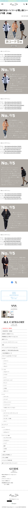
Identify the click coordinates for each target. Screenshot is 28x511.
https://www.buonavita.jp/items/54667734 (12, 149)
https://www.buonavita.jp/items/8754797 (13, 239)
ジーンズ (5, 399)
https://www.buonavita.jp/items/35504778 (13, 103)
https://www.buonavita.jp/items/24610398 (12, 57)
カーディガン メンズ (8, 380)
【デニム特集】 (5, 457)
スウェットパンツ (7, 402)
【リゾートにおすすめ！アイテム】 (9, 355)
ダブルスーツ (6, 432)
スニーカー (6, 415)
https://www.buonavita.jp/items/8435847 (13, 61)
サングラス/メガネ (7, 437)
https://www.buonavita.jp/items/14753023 (13, 244)
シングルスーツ (7, 429)
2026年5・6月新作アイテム (7, 333)
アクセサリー (6, 440)
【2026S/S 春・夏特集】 (7, 328)
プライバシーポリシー (6, 478)
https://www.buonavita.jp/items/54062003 (13, 195)
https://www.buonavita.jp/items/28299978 (13, 107)
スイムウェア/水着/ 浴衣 (7, 460)
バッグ (5, 443)
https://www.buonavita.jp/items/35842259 (13, 108)
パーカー (5, 374)
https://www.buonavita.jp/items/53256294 (13, 193)
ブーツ (5, 421)
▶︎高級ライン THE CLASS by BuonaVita (10, 350)
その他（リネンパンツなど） (10, 407)
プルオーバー (6, 371)
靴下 (5, 451)
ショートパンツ (7, 404)
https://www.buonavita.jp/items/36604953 (12, 241)
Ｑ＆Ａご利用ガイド (6, 480)
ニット (5, 377)
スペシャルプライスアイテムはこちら (10, 347)
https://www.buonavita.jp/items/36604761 (13, 238)
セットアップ (5, 424)
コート (5, 363)
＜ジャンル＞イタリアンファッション (10, 342)
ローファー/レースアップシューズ (11, 413)
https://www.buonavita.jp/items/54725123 (13, 148)
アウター (4, 358)
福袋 (3, 344)
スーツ (3, 427)
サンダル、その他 (7, 418)
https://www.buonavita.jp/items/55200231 (15, 105)
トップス (4, 369)
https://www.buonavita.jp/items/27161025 (13, 243)
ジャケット (6, 360)
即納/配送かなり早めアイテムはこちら (10, 336)
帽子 (5, 446)
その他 (5, 388)
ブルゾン (5, 366)
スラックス (6, 396)
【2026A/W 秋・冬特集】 (7, 331)
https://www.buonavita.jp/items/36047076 (13, 102)
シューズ (4, 410)
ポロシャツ (6, 391)
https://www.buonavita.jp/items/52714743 (13, 198)
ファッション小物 (5, 435)
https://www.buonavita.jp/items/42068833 (12, 59)
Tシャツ (5, 382)
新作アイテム (5, 339)
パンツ (3, 394)
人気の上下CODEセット (7, 454)
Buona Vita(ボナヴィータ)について (9, 474)
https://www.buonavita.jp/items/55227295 (13, 54)
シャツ (5, 385)
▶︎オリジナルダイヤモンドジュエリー (9, 463)
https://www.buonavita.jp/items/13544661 (13, 146)
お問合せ (4, 476)
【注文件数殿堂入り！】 (7, 353)
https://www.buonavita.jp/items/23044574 (13, 56)
